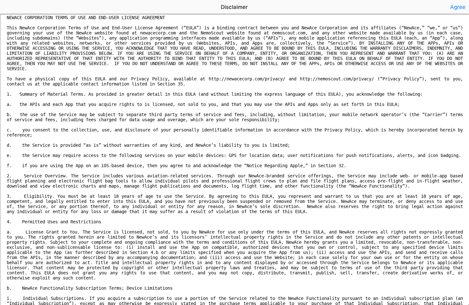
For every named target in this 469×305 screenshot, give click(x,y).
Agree (457, 7)
